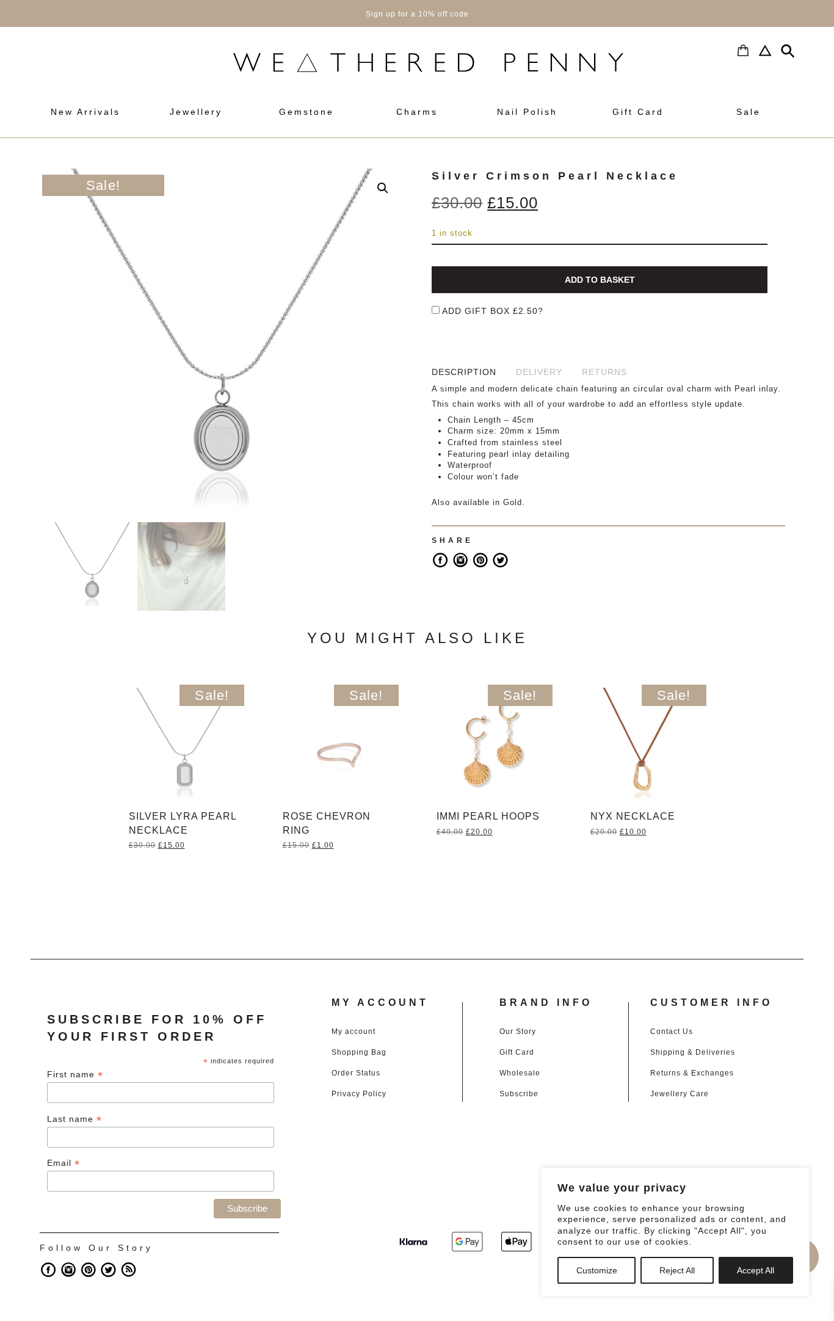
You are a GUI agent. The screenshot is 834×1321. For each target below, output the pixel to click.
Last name (74, 1119)
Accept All (755, 1270)
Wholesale (519, 1073)
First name (75, 1074)
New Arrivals (85, 112)
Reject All (677, 1270)
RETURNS (604, 372)
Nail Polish (527, 112)
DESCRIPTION (464, 372)
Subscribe (518, 1094)
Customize (596, 1270)
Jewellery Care (679, 1094)
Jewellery (196, 112)
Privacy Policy (359, 1094)
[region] (675, 1232)
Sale (748, 112)
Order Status (356, 1073)
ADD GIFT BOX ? (491, 311)
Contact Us (671, 1031)
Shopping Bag (359, 1052)
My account (353, 1031)
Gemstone (306, 112)
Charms (417, 112)
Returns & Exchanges (692, 1073)
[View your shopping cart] (740, 50)
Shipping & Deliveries (692, 1052)
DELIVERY (539, 372)
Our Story (517, 1031)
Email (63, 1163)
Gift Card (638, 112)
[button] (383, 188)
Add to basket (600, 280)
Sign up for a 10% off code (417, 14)
